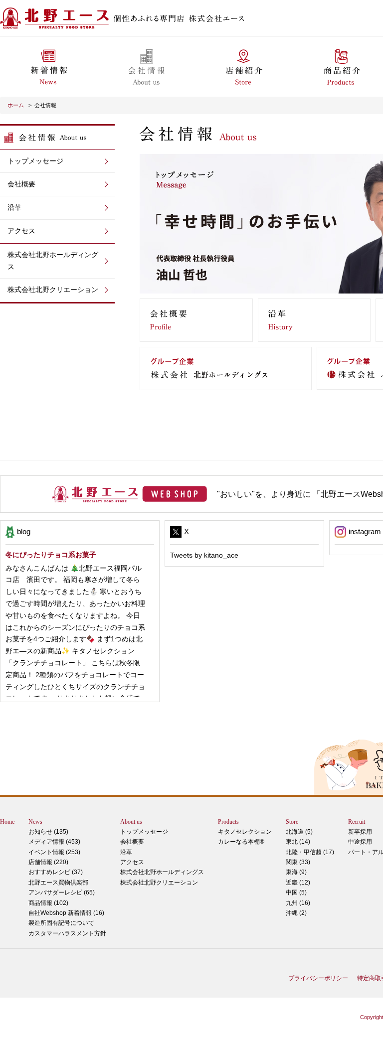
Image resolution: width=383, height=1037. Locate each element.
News (35, 821)
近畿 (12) (298, 882)
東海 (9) (296, 872)
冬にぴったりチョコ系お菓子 (50, 555)
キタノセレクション (245, 831)
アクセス (21, 231)
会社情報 (45, 105)
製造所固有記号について (61, 922)
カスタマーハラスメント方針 (67, 933)
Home (7, 821)
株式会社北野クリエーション (52, 290)
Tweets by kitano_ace (204, 555)
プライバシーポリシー (318, 978)
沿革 (14, 207)
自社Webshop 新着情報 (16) (66, 912)
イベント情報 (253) (54, 852)
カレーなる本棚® (241, 841)
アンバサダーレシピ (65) (61, 887)
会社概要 (21, 184)
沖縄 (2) (296, 912)
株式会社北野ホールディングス (52, 261)
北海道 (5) (299, 831)
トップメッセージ (35, 161)
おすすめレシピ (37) (55, 872)
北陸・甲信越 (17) (310, 852)
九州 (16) (298, 902)
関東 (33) (298, 862)
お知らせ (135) (48, 831)
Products (228, 821)
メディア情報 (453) (54, 841)
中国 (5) (296, 892)
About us (131, 821)
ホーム (16, 105)
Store (292, 821)
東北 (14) (298, 841)
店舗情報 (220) (48, 862)
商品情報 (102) (48, 902)
